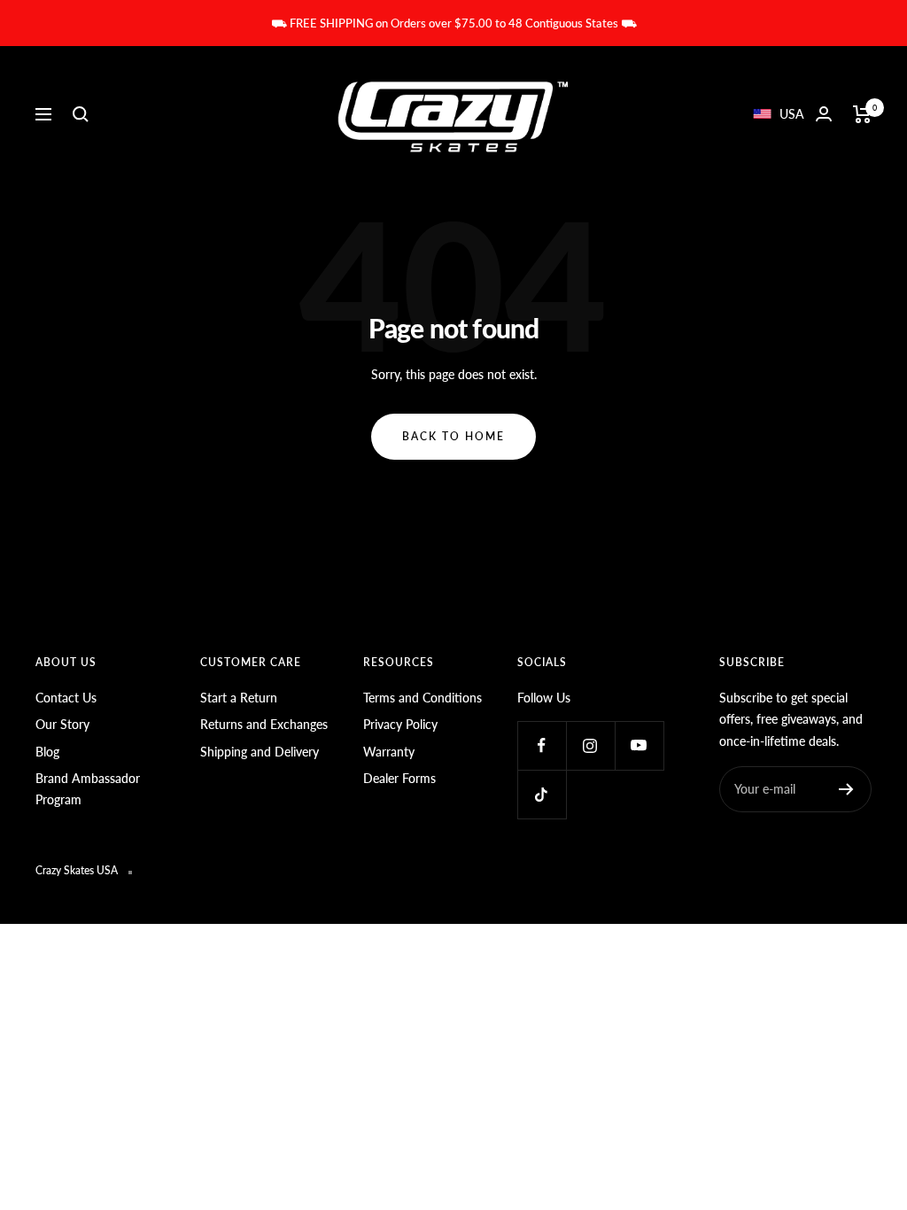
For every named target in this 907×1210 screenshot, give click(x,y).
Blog (47, 751)
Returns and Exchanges (264, 724)
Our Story (62, 724)
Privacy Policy (400, 724)
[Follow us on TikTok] (541, 794)
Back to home (453, 436)
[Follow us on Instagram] (590, 745)
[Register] (846, 789)
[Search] (81, 114)
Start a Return (238, 697)
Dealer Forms (399, 778)
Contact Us (66, 697)
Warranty (389, 751)
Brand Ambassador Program (87, 789)
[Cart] (862, 114)
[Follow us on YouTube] (639, 745)
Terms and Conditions (422, 697)
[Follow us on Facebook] (541, 745)
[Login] (824, 113)
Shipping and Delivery (259, 751)
